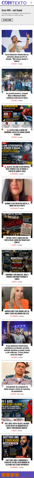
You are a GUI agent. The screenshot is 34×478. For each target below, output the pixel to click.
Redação (20, 64)
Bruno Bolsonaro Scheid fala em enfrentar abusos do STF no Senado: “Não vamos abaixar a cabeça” (17, 57)
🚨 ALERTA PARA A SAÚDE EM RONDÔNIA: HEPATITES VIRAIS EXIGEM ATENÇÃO (17, 132)
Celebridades (14, 316)
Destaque (14, 64)
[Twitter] (12, 475)
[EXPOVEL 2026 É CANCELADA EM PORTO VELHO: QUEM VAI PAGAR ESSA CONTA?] (17, 225)
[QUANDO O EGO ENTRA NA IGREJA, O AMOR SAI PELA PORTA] (17, 191)
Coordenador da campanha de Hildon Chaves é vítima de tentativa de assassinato (17, 389)
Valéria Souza (14, 208)
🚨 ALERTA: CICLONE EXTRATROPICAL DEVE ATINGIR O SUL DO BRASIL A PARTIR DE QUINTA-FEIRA (17, 169)
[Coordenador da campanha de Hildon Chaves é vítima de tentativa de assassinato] (17, 374)
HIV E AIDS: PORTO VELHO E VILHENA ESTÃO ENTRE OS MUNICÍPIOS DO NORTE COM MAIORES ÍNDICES (17, 425)
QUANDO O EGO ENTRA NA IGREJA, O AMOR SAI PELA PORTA (17, 204)
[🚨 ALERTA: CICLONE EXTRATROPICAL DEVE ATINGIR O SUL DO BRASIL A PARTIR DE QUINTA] (17, 154)
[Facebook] (3, 475)
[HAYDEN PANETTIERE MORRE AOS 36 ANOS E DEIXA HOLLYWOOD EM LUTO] (17, 299)
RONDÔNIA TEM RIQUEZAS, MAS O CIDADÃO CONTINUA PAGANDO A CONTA (17, 277)
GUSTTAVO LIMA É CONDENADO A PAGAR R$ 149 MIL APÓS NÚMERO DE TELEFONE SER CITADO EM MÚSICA (16, 462)
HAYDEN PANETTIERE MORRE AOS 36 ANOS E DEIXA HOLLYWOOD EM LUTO (17, 312)
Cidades (14, 245)
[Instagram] (8, 475)
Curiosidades (14, 174)
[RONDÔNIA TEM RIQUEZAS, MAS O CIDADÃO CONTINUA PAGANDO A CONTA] (17, 262)
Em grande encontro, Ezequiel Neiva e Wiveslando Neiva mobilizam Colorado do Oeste (17, 95)
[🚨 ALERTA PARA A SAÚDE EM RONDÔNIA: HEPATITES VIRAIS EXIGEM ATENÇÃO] (17, 117)
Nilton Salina (20, 394)
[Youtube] (17, 475)
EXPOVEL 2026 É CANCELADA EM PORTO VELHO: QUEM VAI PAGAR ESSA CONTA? (17, 240)
